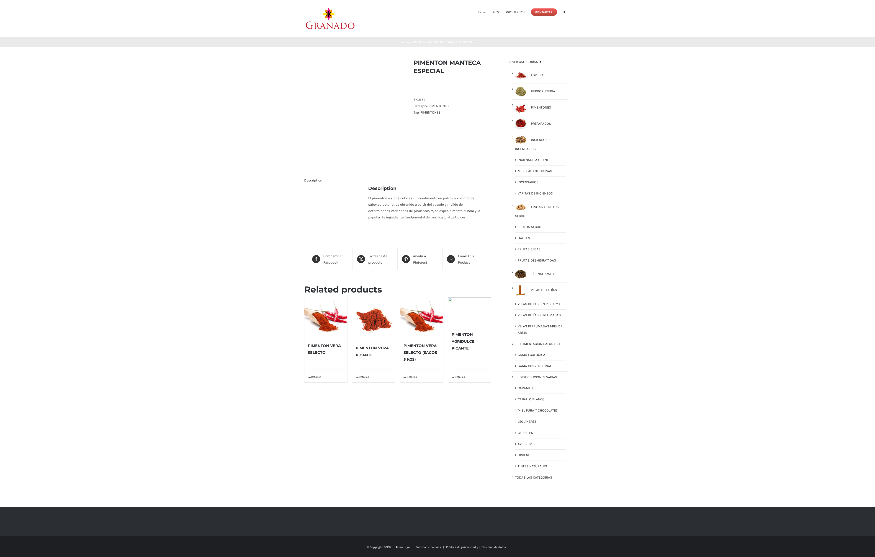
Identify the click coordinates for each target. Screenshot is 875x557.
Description (313, 180)
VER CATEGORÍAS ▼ (527, 62)
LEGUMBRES (527, 422)
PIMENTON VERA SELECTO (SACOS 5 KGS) (420, 353)
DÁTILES (524, 238)
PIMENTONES (439, 106)
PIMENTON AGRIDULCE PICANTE (463, 341)
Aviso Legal (403, 547)
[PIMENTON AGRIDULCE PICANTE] (469, 312)
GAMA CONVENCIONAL (535, 366)
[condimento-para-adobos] (355, 110)
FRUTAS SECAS (529, 249)
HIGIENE (524, 455)
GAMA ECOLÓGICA (531, 355)
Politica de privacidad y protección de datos (476, 547)
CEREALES (525, 433)
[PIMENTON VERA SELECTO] (325, 317)
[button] (564, 11)
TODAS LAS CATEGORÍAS (533, 477)
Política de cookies (428, 547)
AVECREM (525, 444)
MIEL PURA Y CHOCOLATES (538, 410)
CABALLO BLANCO (531, 399)
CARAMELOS (527, 388)
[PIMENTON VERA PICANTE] (373, 318)
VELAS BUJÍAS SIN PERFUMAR (540, 304)
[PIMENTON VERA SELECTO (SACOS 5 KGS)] (421, 317)
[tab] (329, 180)
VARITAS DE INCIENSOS (535, 193)
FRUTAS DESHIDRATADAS (537, 260)
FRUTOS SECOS (529, 227)
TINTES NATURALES (532, 466)
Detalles (316, 376)
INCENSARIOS (528, 182)
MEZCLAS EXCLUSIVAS (535, 171)
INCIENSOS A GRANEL (534, 160)
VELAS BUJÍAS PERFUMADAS (539, 315)
